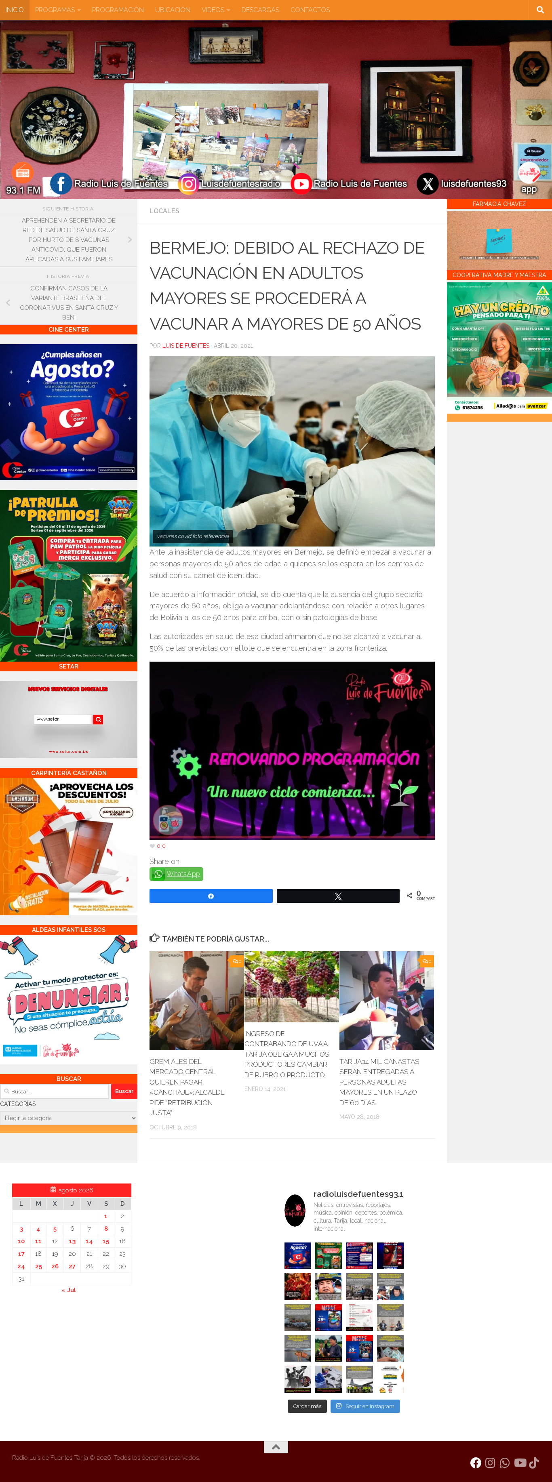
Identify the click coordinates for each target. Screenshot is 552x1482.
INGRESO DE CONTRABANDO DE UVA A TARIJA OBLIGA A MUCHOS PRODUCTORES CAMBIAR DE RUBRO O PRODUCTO (286, 1054)
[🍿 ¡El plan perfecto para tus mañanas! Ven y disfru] (359, 1348)
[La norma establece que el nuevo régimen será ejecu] (390, 1348)
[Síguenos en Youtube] (519, 1463)
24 (21, 1266)
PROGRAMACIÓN (118, 10)
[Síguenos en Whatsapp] (505, 1463)
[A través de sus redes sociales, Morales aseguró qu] (328, 1348)
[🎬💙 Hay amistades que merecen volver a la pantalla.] (359, 1255)
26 (55, 1266)
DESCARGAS (260, 10)
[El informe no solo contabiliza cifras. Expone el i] (359, 1286)
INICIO (15, 10)
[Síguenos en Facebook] (476, 1463)
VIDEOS (213, 10)
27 (72, 1266)
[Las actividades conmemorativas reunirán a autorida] (359, 1317)
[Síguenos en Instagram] (490, 1463)
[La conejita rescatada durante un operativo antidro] (328, 1379)
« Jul (68, 1290)
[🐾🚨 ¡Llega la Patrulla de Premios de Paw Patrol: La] (328, 1255)
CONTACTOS (310, 10)
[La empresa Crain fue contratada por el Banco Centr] (297, 1317)
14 (89, 1241)
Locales (164, 211)
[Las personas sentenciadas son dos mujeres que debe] (297, 1348)
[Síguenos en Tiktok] (534, 1463)
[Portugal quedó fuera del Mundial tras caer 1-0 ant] (297, 1286)
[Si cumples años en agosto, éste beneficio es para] (297, 1255)
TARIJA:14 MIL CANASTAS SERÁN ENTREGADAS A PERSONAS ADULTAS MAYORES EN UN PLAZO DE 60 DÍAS (379, 1082)
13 (72, 1241)
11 (38, 1241)
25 (38, 1266)
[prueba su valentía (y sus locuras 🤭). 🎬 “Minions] (390, 1379)
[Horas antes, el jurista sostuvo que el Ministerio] (390, 1286)
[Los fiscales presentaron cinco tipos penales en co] (328, 1286)
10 (21, 1241)
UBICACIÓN (172, 10)
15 (106, 1241)
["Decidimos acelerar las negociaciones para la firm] (390, 1317)
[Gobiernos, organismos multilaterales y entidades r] (359, 1379)
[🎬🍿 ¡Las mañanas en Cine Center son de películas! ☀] (328, 1317)
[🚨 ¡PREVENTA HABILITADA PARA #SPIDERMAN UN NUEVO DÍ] (390, 1255)
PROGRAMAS (55, 10)
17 (21, 1253)
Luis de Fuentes (185, 346)
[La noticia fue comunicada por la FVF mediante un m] (297, 1379)
